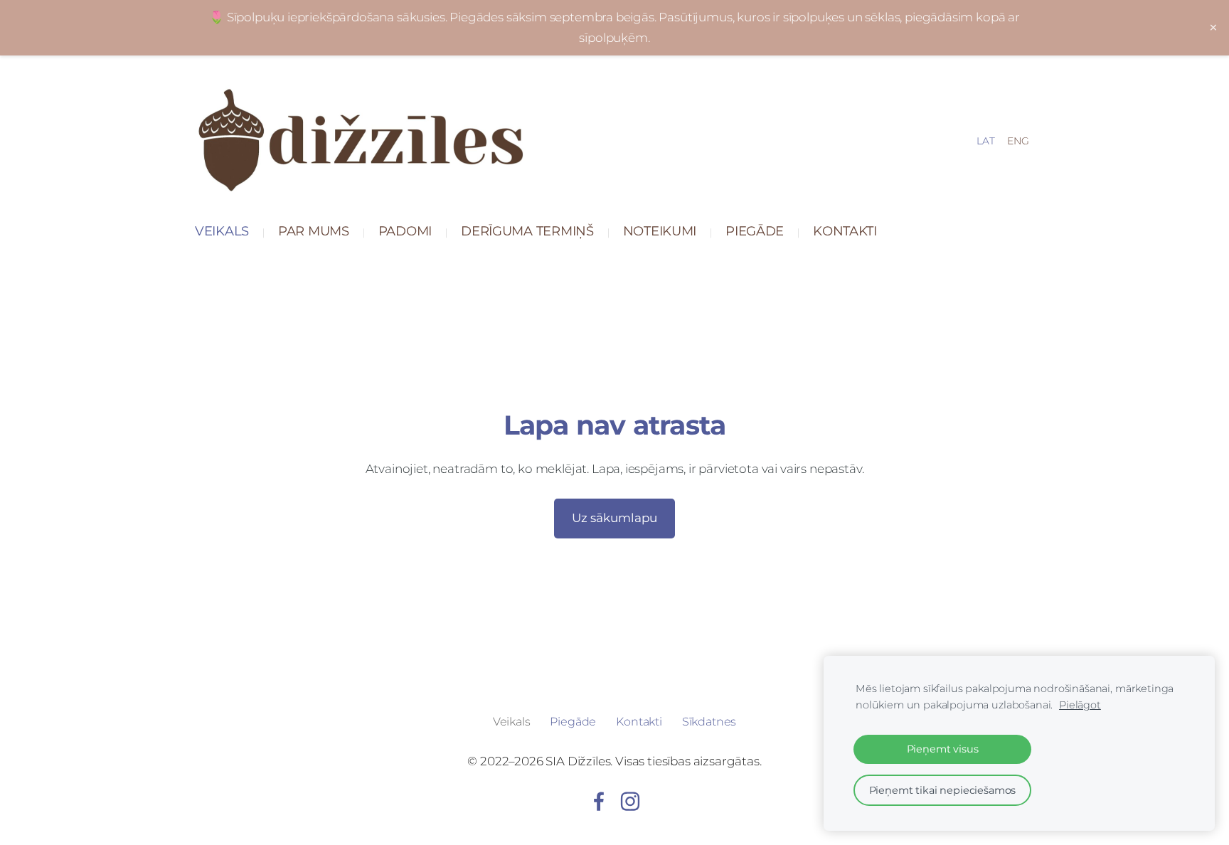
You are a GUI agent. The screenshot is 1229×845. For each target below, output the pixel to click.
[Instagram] (630, 801)
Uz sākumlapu (614, 518)
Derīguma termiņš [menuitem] (527, 231)
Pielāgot (1080, 704)
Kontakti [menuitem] (845, 231)
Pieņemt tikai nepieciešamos (942, 790)
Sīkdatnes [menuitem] (709, 721)
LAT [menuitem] (986, 140)
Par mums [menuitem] (313, 231)
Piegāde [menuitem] (754, 231)
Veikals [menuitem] (222, 231)
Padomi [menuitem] (405, 231)
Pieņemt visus (943, 749)
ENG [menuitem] (1018, 140)
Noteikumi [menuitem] (660, 231)
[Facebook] (599, 801)
